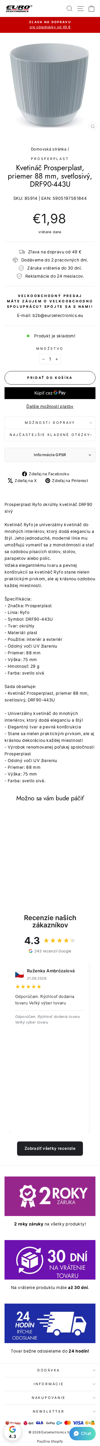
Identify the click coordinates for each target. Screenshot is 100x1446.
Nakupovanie (49, 1398)
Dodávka (48, 1370)
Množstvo (49, 349)
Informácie (49, 1384)
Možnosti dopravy (50, 423)
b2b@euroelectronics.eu (58, 315)
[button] (82, 1434)
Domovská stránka (48, 149)
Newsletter (49, 1411)
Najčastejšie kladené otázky (50, 435)
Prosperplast (50, 159)
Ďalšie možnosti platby (50, 406)
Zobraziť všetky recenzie (50, 1148)
